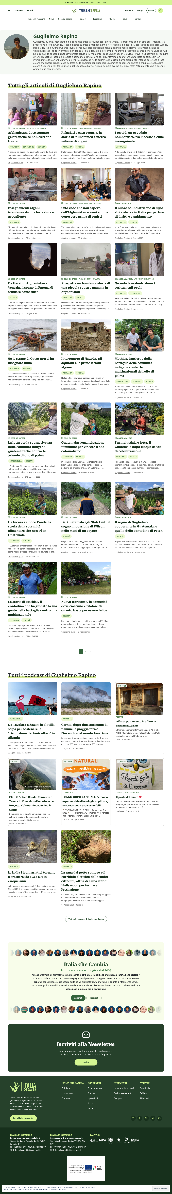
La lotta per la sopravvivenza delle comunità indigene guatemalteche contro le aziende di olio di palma (30, 449)
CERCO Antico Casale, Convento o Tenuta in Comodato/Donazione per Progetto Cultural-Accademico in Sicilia (32, 803)
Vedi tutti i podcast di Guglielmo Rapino (86, 919)
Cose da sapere (95, 1088)
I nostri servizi (68, 1093)
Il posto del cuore (127, 797)
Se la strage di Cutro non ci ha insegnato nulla (31, 361)
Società (41, 147)
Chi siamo (66, 1088)
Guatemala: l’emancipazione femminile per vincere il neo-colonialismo (83, 447)
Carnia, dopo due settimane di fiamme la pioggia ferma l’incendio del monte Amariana (84, 729)
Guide (90, 1108)
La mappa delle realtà (124, 1088)
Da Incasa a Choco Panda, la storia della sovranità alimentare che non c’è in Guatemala (29, 528)
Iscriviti (86, 1062)
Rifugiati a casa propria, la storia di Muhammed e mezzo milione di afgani (83, 137)
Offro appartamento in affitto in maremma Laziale (136, 723)
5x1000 (143, 1093)
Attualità (121, 147)
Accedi (151, 10)
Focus (90, 1103)
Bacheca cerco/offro (123, 1093)
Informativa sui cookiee (58, 1189)
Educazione (135, 293)
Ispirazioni (93, 1098)
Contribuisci (145, 1088)
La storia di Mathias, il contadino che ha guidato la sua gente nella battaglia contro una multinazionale (32, 608)
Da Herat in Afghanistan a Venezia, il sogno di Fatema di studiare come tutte (30, 288)
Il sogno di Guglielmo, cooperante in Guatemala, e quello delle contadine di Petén (139, 526)
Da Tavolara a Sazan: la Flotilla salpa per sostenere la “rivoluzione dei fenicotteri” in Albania (31, 731)
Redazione (26, 753)
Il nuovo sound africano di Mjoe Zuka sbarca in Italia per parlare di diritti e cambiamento (139, 212)
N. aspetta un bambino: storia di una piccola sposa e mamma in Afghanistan (85, 288)
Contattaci (67, 1098)
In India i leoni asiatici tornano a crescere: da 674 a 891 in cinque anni (32, 877)
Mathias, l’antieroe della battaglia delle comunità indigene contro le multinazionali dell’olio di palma (134, 367)
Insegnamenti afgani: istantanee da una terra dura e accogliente (31, 212)
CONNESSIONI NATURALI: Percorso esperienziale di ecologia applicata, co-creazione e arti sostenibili (85, 801)
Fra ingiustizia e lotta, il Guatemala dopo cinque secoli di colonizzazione (138, 447)
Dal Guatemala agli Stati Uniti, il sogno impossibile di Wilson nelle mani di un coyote (85, 526)
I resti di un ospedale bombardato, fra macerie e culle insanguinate (139, 137)
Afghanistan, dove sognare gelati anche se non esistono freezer (29, 137)
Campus (118, 1098)
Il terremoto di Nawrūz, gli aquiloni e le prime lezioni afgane (81, 363)
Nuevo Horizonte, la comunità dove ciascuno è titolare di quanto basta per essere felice (84, 606)
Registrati (94, 998)
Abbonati (78, 998)
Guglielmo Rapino (15, 163)
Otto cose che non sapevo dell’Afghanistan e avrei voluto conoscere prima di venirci (84, 212)
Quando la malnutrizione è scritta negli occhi (135, 285)
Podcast (91, 1093)
